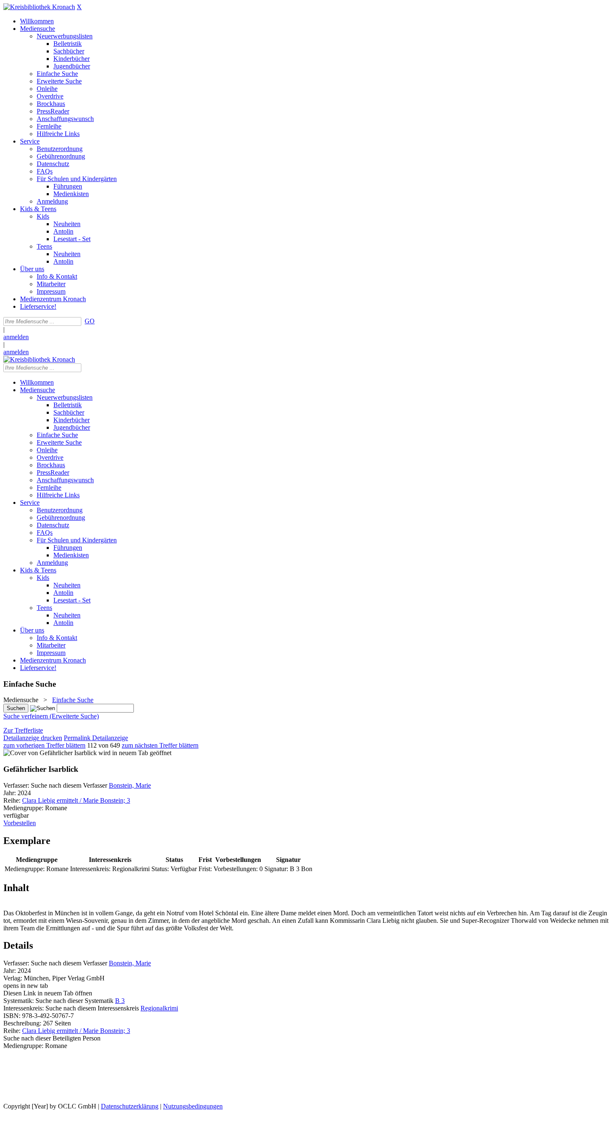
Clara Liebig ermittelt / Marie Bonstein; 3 (76, 800)
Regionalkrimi (159, 1008)
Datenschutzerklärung (129, 1106)
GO (90, 321)
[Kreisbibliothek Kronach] (39, 6)
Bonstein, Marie (130, 785)
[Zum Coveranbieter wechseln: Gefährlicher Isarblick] (50, 752)
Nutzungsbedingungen (193, 1106)
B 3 (120, 1000)
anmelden (16, 336)
